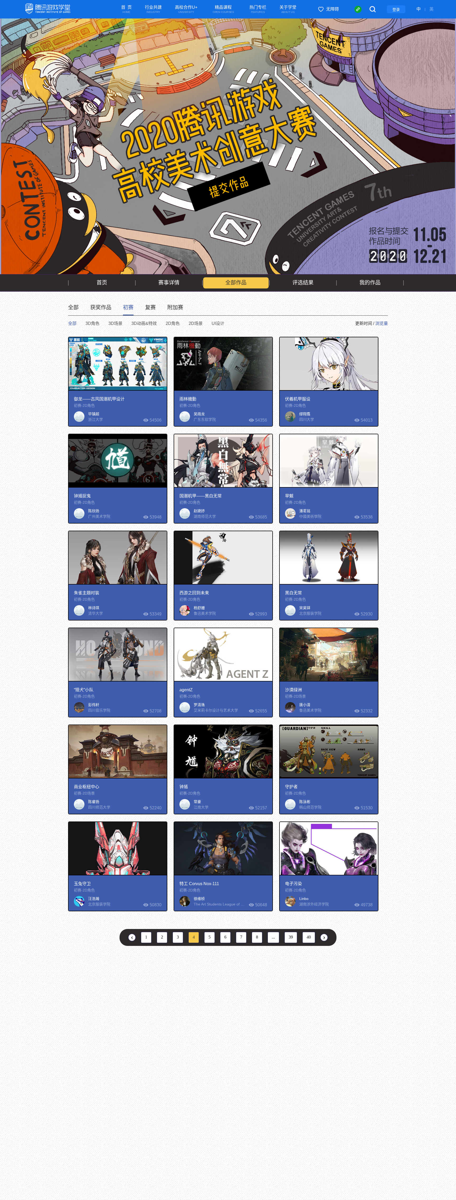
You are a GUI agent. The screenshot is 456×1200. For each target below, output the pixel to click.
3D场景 (115, 323)
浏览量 (381, 323)
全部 (73, 307)
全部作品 (235, 283)
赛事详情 (168, 283)
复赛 (150, 307)
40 (309, 937)
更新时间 (363, 323)
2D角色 (173, 323)
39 (291, 937)
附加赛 (175, 307)
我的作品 (370, 283)
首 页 (126, 9)
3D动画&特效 (144, 323)
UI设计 (218, 323)
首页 (102, 283)
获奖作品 (100, 307)
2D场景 (196, 323)
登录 (396, 9)
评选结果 (303, 283)
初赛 (128, 307)
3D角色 (92, 323)
